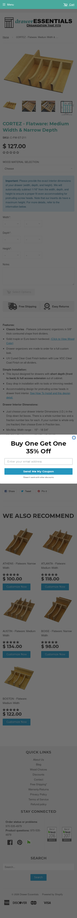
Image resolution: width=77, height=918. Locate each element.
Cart (71, 4)
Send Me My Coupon (38, 471)
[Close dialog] (74, 437)
